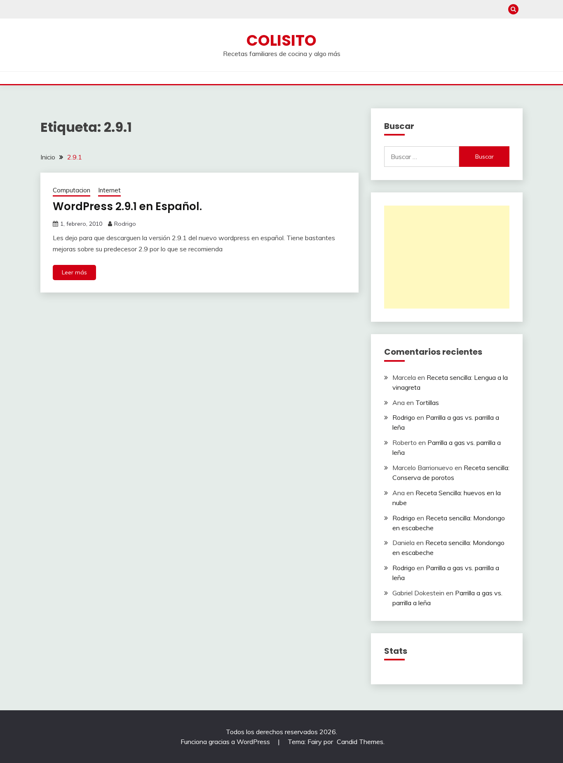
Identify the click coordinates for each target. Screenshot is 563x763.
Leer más (74, 272)
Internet (109, 190)
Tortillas (427, 402)
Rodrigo (125, 223)
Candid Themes (360, 741)
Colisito (281, 40)
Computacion (71, 190)
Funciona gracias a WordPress (226, 741)
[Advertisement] (446, 257)
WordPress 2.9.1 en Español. (127, 206)
